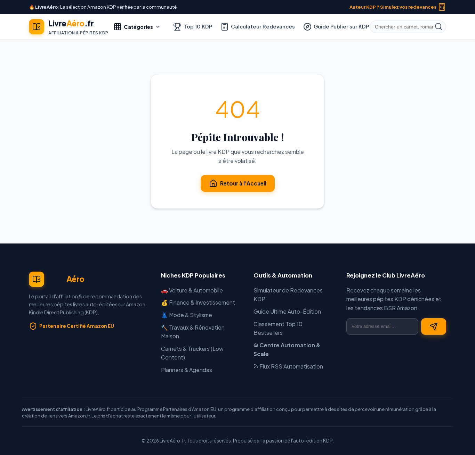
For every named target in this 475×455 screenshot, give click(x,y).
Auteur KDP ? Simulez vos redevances (392, 7)
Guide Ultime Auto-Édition (287, 311)
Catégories (138, 27)
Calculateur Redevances (263, 26)
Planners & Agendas (186, 369)
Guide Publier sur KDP (341, 26)
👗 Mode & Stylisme (186, 314)
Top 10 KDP (198, 26)
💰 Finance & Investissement (198, 302)
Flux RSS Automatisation (290, 366)
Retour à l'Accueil (243, 183)
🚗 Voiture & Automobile (192, 290)
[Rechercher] (438, 27)
